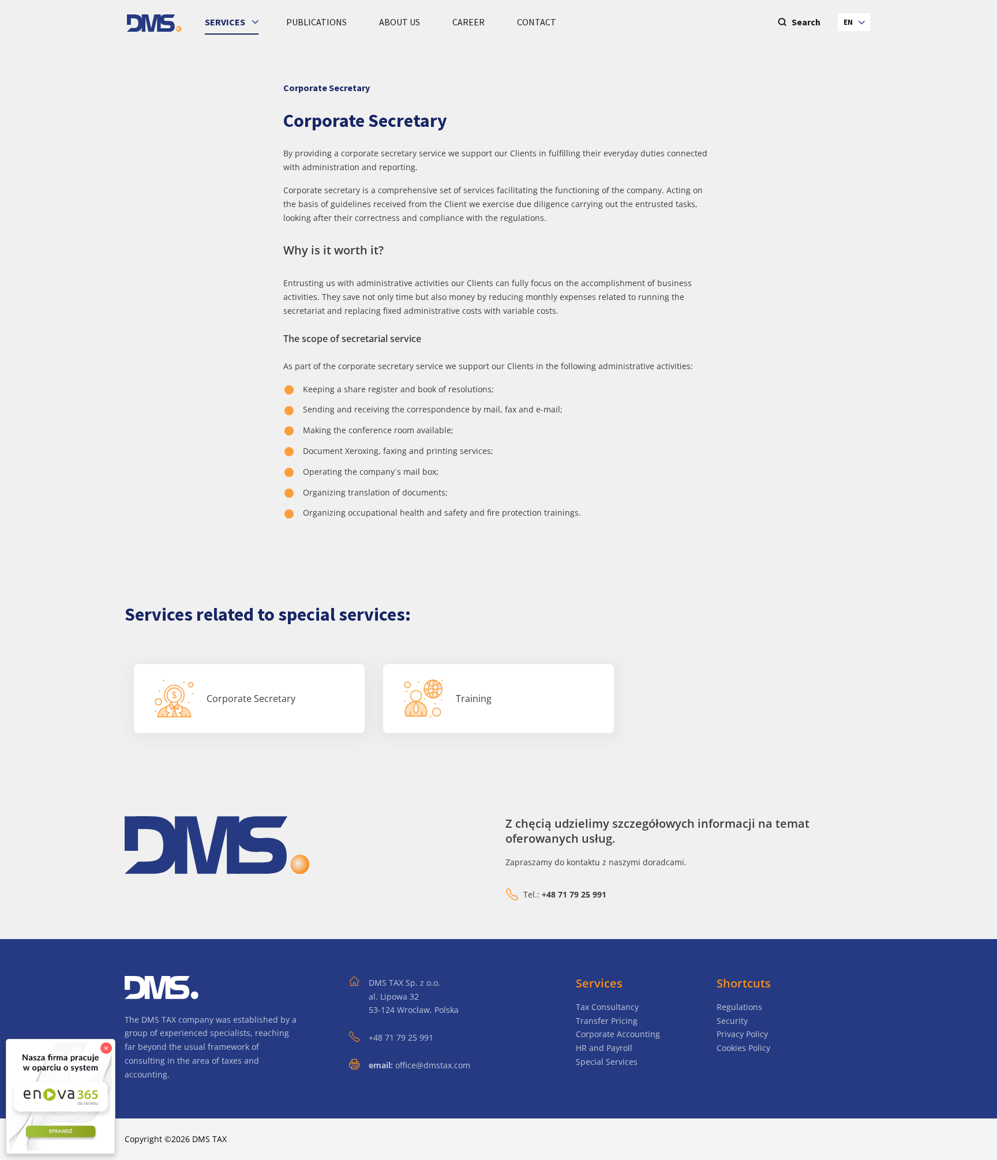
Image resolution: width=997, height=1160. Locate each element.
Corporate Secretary (251, 698)
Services (226, 22)
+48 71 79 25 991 (401, 1037)
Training (474, 698)
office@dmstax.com (432, 1065)
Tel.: (564, 894)
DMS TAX (209, 1138)
